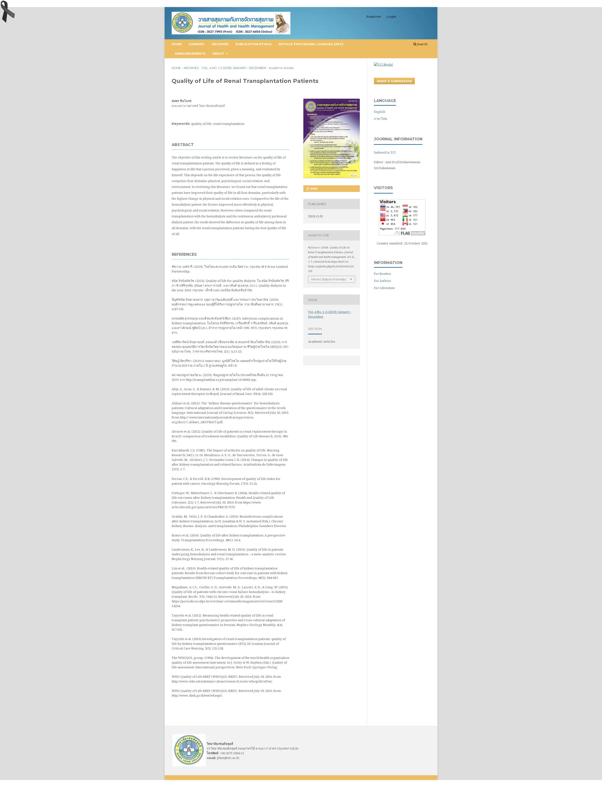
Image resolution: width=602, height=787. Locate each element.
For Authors (382, 281)
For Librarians (384, 288)
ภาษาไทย (380, 119)
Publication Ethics (253, 44)
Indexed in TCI (385, 152)
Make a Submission (394, 81)
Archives (220, 44)
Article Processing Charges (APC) (310, 44)
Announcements (190, 53)
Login (391, 16)
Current (197, 44)
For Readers (382, 274)
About (219, 53)
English (379, 112)
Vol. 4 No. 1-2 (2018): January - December (234, 68)
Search (421, 44)
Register (373, 16)
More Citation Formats (328, 279)
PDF (314, 189)
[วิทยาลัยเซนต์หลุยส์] (189, 765)
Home (177, 44)
